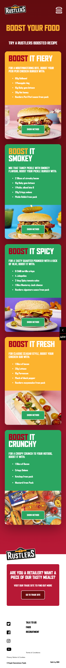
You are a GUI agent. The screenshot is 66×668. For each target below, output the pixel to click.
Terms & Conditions (33, 652)
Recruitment (32, 631)
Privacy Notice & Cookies (16, 657)
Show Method (33, 129)
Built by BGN (54, 662)
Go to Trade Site (33, 595)
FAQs (28, 627)
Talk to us (31, 622)
